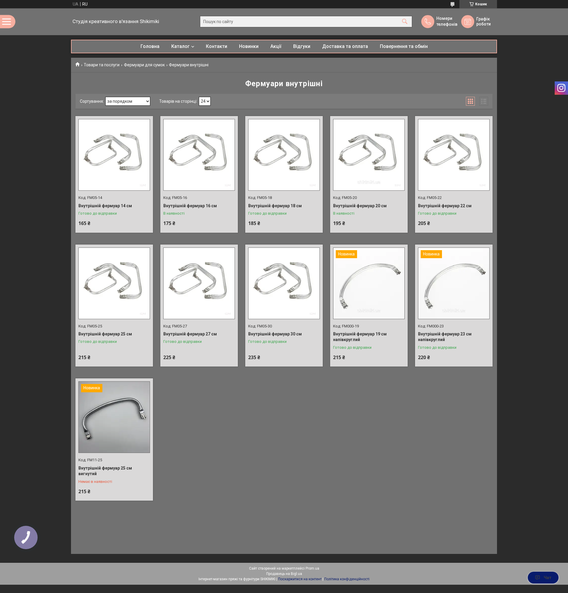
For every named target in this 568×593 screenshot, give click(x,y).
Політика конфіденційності (346, 579)
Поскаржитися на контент (300, 579)
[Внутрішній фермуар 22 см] (454, 155)
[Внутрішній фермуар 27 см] (199, 283)
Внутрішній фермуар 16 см (190, 205)
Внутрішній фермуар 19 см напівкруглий (360, 337)
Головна (150, 46)
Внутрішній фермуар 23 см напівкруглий (445, 337)
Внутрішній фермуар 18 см (275, 205)
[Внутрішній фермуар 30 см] (284, 283)
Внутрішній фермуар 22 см (445, 205)
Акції (275, 46)
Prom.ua (312, 568)
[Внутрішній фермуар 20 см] (369, 155)
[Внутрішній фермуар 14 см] (114, 155)
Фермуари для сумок (144, 64)
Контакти (216, 46)
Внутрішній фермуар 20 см (360, 205)
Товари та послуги (102, 64)
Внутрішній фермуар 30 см (275, 334)
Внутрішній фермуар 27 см (190, 334)
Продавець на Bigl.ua (284, 574)
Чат (547, 577)
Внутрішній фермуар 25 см (105, 334)
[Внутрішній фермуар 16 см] (199, 155)
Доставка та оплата (345, 46)
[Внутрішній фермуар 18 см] (284, 155)
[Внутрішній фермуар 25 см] (114, 283)
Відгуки (301, 46)
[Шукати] (405, 21)
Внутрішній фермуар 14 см (105, 205)
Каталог (180, 46)
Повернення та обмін (404, 46)
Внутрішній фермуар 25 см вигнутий (105, 471)
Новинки (249, 46)
